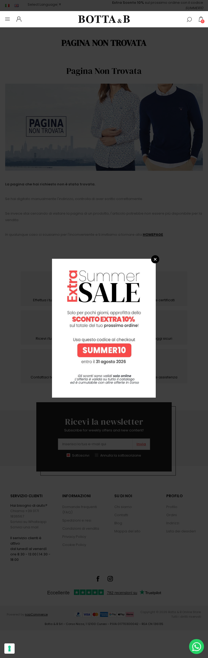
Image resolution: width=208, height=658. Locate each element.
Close (155, 259)
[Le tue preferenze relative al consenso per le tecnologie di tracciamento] (9, 648)
